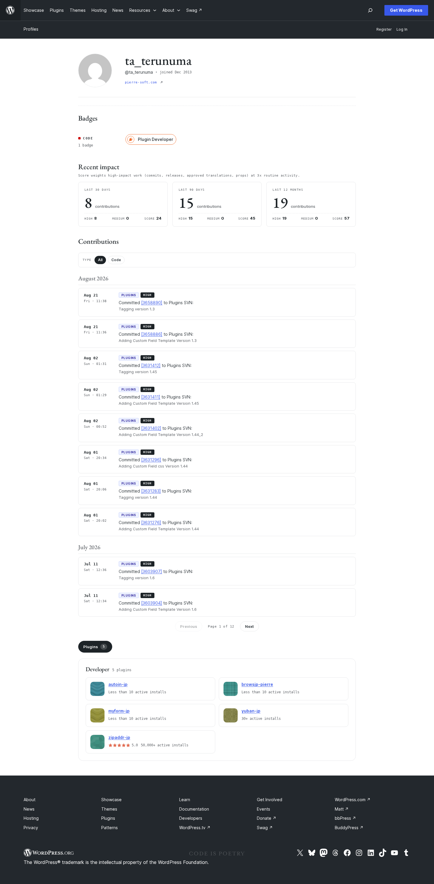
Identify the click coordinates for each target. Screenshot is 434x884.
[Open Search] (370, 10)
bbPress (345, 818)
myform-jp (119, 710)
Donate (266, 818)
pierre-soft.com (142, 82)
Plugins (94, 646)
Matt (342, 808)
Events (263, 808)
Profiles (31, 29)
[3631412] (151, 365)
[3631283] (151, 490)
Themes (109, 808)
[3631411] (150, 396)
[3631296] (151, 459)
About (29, 799)
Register (384, 29)
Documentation (194, 808)
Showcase (111, 799)
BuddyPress (349, 827)
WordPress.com (353, 799)
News (29, 808)
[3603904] (151, 602)
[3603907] (151, 571)
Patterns (109, 827)
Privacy (31, 827)
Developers (190, 818)
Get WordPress (406, 10)
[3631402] (151, 428)
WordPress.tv (195, 827)
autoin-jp (118, 684)
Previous (188, 626)
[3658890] (151, 302)
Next (249, 626)
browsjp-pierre (257, 684)
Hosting (31, 818)
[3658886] (151, 334)
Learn (184, 799)
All (100, 260)
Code (116, 260)
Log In (402, 29)
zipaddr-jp (119, 737)
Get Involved (269, 799)
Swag (265, 827)
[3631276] (151, 522)
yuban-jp (251, 710)
